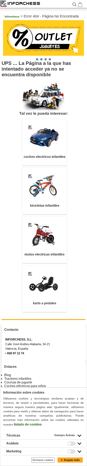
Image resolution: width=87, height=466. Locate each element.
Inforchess (12, 16)
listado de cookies (28, 424)
